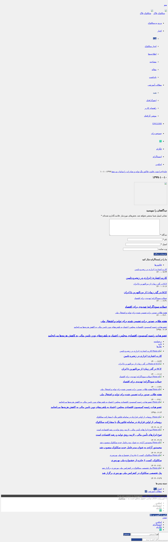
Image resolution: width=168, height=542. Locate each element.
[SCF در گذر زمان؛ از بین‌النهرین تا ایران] (140, 364)
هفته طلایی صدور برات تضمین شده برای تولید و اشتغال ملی (134, 321)
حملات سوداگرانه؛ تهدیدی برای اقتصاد (146, 306)
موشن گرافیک (150, 116)
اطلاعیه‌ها (152, 54)
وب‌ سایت (162, 249)
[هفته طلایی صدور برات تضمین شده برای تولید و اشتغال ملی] (131, 389)
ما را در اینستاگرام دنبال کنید (154, 496)
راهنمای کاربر (150, 108)
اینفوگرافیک (151, 100)
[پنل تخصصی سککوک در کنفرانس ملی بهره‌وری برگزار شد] (132, 468)
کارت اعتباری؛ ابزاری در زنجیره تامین (146, 277)
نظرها (159, 346)
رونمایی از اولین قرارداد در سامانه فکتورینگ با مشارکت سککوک (129, 422)
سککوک (121, 498)
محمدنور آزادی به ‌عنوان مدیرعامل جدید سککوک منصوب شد (130, 447)
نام (165, 239)
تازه (160, 344)
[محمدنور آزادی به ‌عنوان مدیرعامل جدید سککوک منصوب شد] (131, 442)
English (157, 123)
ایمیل (164, 244)
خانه (165, 171)
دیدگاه (163, 235)
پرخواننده (158, 341)
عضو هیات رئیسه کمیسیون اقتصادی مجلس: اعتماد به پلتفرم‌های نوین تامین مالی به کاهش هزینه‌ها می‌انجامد (107, 335)
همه (154, 38)
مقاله (154, 69)
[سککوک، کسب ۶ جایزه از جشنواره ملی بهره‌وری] (136, 455)
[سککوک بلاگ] (153, 13)
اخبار (160, 31)
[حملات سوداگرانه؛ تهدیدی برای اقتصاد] (140, 376)
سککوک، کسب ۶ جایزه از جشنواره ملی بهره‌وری (136, 460)
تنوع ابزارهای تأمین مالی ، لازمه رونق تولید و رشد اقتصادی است (129, 434)
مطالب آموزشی (155, 85)
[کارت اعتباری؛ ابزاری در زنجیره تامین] (141, 351)
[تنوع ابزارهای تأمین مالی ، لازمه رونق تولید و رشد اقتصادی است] (129, 430)
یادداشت (152, 77)
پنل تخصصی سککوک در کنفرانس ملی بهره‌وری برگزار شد (132, 473)
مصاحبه (153, 62)
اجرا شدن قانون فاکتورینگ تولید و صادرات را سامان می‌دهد (137, 171)
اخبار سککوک (150, 46)
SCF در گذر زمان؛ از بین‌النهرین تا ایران (145, 292)
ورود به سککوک (155, 23)
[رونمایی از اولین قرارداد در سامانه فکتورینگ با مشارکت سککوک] (129, 417)
